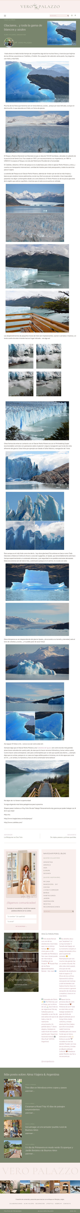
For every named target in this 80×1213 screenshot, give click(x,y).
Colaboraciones (15, 1203)
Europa (46, 870)
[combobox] (58, 15)
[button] (5, 16)
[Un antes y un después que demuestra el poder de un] (45, 1187)
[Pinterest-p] (75, 15)
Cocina (46, 887)
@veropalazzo (47, 1061)
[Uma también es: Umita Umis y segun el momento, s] (5, 1187)
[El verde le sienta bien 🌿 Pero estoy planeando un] (15, 1187)
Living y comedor (51, 890)
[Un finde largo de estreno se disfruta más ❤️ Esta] (35, 1187)
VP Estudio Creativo (21, 980)
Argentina (21, 35)
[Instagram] (72, 15)
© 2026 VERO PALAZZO (46, 1211)
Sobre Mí (58, 1203)
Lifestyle (50, 1203)
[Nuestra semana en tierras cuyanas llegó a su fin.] (65, 1187)
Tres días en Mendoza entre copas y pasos (46, 1087)
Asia (45, 867)
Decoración (40, 1203)
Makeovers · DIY (50, 884)
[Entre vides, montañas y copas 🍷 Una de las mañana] (25, 1187)
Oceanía (47, 873)
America (47, 865)
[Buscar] (68, 15)
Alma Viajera (10, 35)
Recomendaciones (51, 906)
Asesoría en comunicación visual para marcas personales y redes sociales (21, 940)
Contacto (67, 1203)
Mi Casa (46, 881)
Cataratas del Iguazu (44, 748)
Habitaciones (49, 895)
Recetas (47, 904)
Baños (46, 892)
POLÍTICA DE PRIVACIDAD (12, 1211)
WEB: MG (73, 1211)
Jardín (46, 898)
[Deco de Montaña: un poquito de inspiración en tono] (55, 1187)
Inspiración (48, 901)
